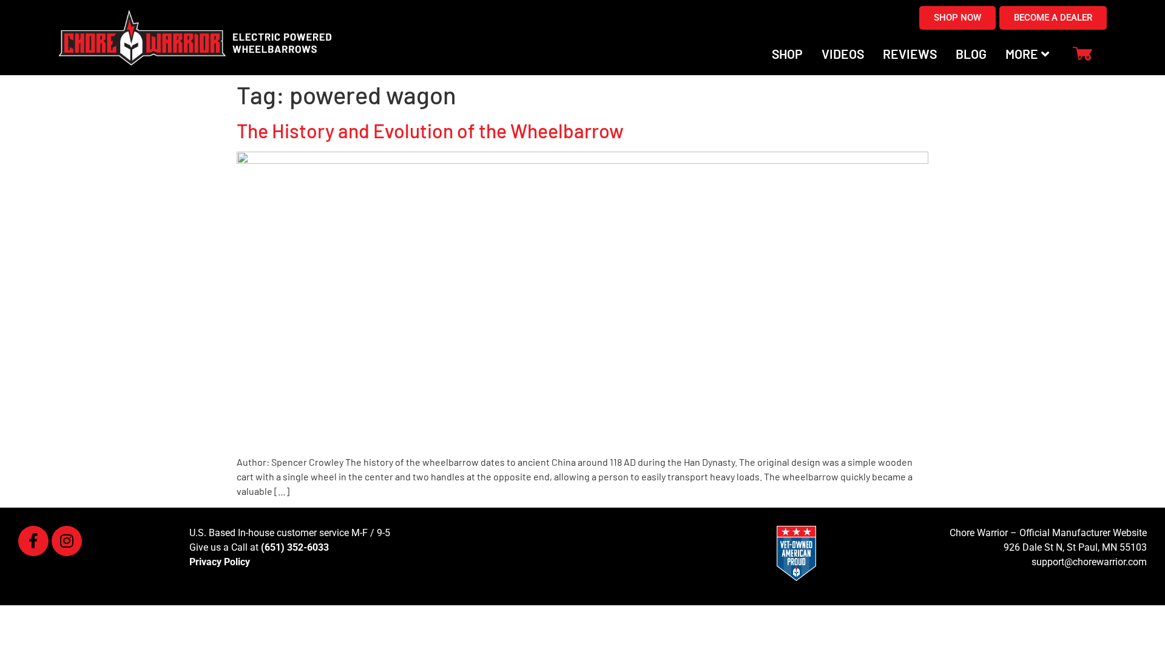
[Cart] (1082, 54)
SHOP (787, 53)
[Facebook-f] (33, 541)
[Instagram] (67, 541)
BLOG (971, 53)
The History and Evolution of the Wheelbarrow (430, 130)
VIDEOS (843, 53)
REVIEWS (910, 53)
